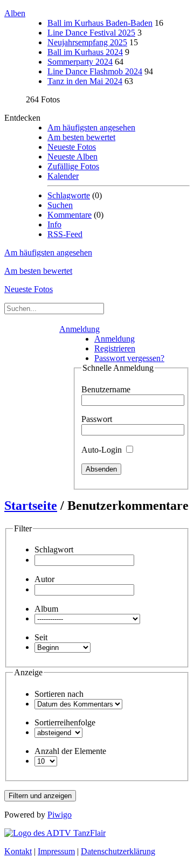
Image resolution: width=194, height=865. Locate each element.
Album (46, 608)
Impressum (56, 851)
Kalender (63, 176)
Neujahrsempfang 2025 (87, 42)
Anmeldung (79, 329)
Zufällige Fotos (73, 166)
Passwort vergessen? (129, 358)
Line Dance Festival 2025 (91, 32)
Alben (14, 13)
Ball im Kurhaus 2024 (85, 52)
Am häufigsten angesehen (91, 127)
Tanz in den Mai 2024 (84, 81)
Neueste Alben (72, 156)
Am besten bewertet (81, 137)
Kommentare (69, 214)
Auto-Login (102, 449)
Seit (40, 637)
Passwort (96, 419)
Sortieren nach (59, 693)
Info (54, 224)
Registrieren (114, 348)
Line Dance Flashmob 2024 (94, 71)
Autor (44, 579)
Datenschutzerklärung (118, 851)
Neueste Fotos (71, 146)
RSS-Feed (64, 234)
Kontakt (18, 851)
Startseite (30, 506)
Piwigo (59, 814)
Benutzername (105, 389)
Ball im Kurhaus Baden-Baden (100, 22)
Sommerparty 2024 (80, 61)
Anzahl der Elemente (70, 751)
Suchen (60, 205)
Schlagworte (68, 195)
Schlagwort (53, 549)
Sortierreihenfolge (64, 722)
